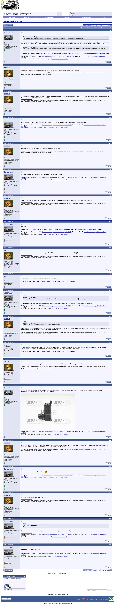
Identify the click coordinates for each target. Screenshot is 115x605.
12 (99, 25)
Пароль (59, 15)
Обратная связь (90, 599)
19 (103, 25)
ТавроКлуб (97, 599)
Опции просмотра (105, 27)
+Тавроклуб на (79, 599)
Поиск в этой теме (93, 27)
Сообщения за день (86, 17)
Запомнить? (74, 13)
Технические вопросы (18, 13)
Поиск (104, 17)
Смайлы (6, 585)
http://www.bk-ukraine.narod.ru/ (60, 59)
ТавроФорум (8, 13)
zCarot (49, 603)
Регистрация (12, 17)
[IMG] (5, 586)
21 (107, 25)
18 (101, 25)
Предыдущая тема (53, 573)
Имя (59, 13)
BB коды (6, 584)
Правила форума (8, 589)
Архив (102, 599)
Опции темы (84, 27)
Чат (36, 17)
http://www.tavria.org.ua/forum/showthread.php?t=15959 (56, 56)
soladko (7, 68)
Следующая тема (62, 573)
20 (105, 25)
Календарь (66, 17)
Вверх (106, 599)
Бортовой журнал (28, 13)
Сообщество (48, 17)
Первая (95, 25)
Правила (26, 17)
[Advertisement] (81, 5)
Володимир (8, 33)
